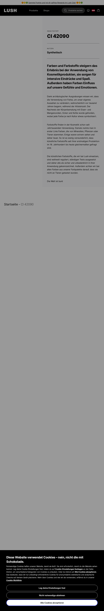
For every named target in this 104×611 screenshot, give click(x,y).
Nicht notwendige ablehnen (52, 595)
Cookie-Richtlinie (14, 580)
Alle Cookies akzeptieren (52, 602)
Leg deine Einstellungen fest (52, 588)
